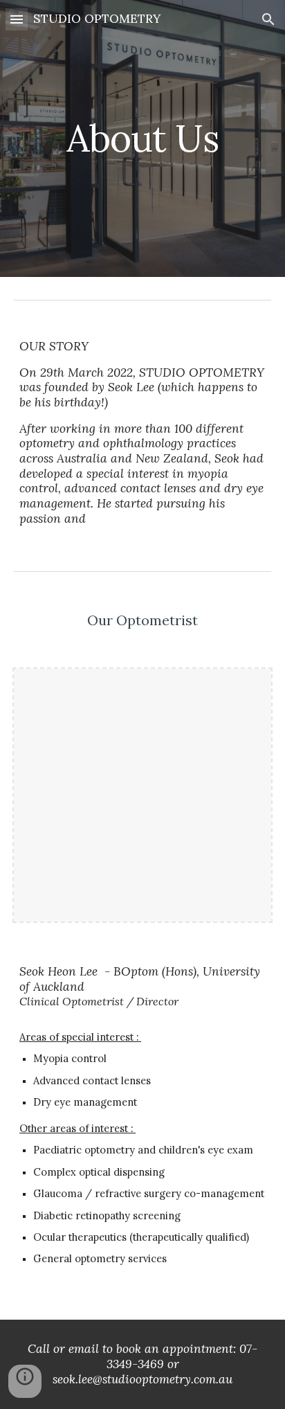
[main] (142, 138)
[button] (16, 19)
